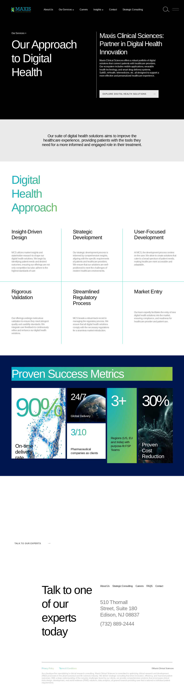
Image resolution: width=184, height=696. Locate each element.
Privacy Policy (48, 668)
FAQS (149, 586)
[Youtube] (80, 645)
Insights (97, 9)
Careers (84, 9)
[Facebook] (54, 645)
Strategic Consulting (133, 9)
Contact (113, 9)
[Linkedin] (46, 645)
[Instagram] (72, 645)
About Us (48, 9)
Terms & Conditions (67, 668)
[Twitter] (63, 645)
